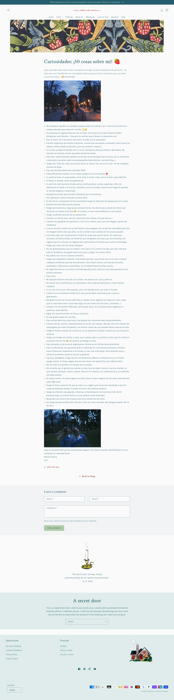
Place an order (66, 650)
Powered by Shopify (162, 691)
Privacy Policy (11, 655)
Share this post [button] (53, 467)
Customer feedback (14, 650)
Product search (12, 659)
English (12, 690)
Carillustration (151, 691)
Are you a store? (67, 655)
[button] (8, 10)
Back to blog (88, 476)
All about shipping (13, 646)
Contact (63, 646)
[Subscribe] (105, 621)
